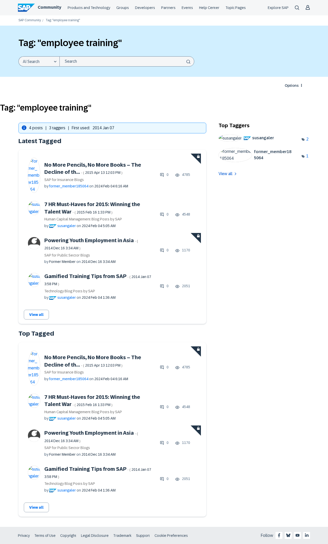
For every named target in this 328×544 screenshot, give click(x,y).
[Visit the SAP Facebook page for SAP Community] (279, 535)
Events (187, 8)
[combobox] (126, 61)
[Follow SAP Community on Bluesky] (288, 535)
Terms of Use (45, 536)
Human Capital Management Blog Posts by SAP (83, 219)
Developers (145, 8)
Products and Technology (89, 8)
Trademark (122, 536)
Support (143, 536)
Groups (122, 8)
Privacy (24, 536)
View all (36, 315)
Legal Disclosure (95, 536)
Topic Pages (235, 8)
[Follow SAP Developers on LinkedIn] (307, 535)
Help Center (209, 8)
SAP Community (29, 20)
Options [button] (292, 85)
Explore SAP (278, 8)
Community (49, 7)
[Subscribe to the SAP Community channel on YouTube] (297, 535)
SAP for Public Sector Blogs (67, 255)
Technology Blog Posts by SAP (69, 291)
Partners (168, 8)
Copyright (68, 536)
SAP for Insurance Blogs (64, 180)
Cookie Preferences (171, 536)
